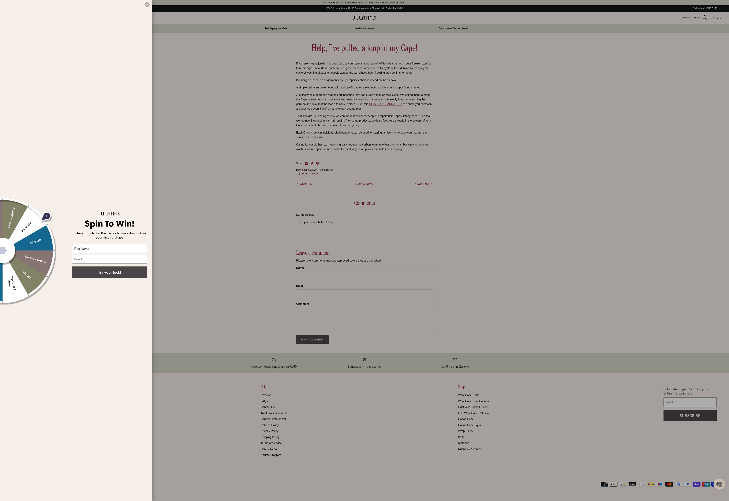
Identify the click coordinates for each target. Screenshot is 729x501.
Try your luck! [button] (109, 272)
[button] (719, 484)
